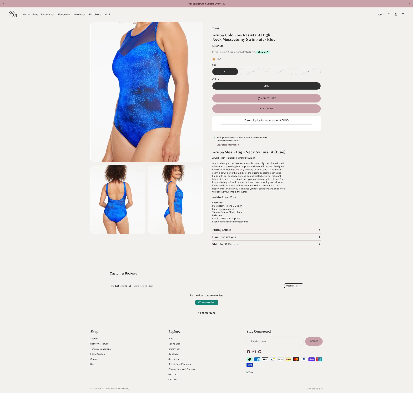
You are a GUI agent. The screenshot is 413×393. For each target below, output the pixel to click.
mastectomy (237, 169)
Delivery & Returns (100, 343)
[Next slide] (409, 3)
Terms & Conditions (100, 348)
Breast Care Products (179, 364)
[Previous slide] (3, 3)
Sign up (314, 341)
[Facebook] (248, 351)
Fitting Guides (221, 229)
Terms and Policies (314, 389)
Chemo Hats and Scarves (181, 369)
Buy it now (266, 108)
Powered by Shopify (120, 388)
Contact (94, 358)
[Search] (389, 14)
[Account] (395, 14)
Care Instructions (224, 237)
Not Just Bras (104, 388)
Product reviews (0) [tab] (121, 286)
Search (94, 338)
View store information (228, 144)
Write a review (206, 302)
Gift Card (173, 374)
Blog (92, 364)
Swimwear (173, 358)
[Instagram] (254, 351)
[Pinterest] (260, 351)
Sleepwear (173, 353)
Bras (170, 338)
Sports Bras (174, 343)
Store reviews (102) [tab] (143, 286)
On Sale (172, 379)
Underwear (174, 348)
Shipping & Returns (225, 244)
